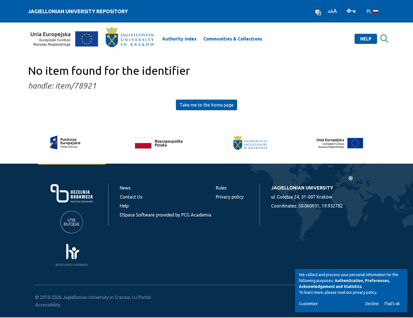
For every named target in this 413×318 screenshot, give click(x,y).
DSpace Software (137, 214)
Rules (221, 187)
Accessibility (47, 304)
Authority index (179, 38)
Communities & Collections (232, 38)
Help (365, 38)
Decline (372, 303)
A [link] (329, 11)
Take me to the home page (206, 104)
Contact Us (131, 196)
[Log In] (351, 10)
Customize (308, 303)
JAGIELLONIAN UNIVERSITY (302, 187)
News (125, 187)
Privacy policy (230, 196)
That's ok (392, 303)
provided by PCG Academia (183, 214)
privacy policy (364, 292)
